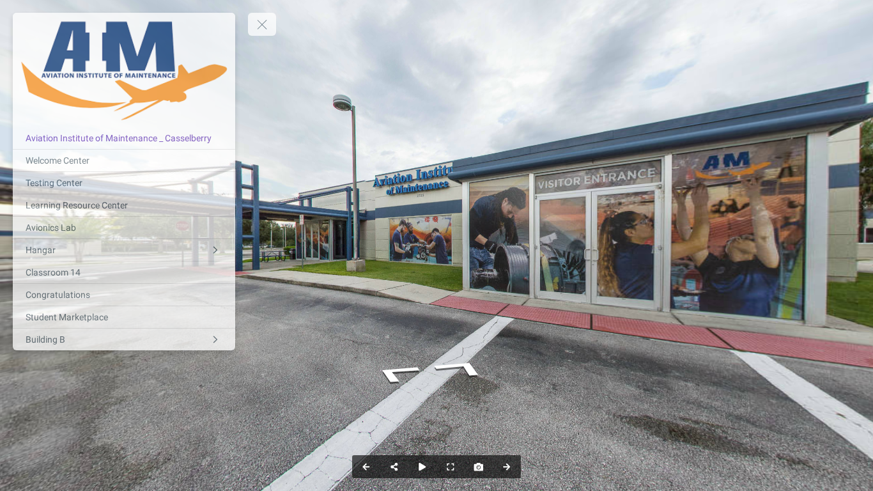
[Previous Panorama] (366, 466)
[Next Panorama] (507, 466)
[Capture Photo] (479, 466)
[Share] (394, 466)
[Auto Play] (422, 466)
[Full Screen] (450, 466)
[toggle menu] (262, 24)
